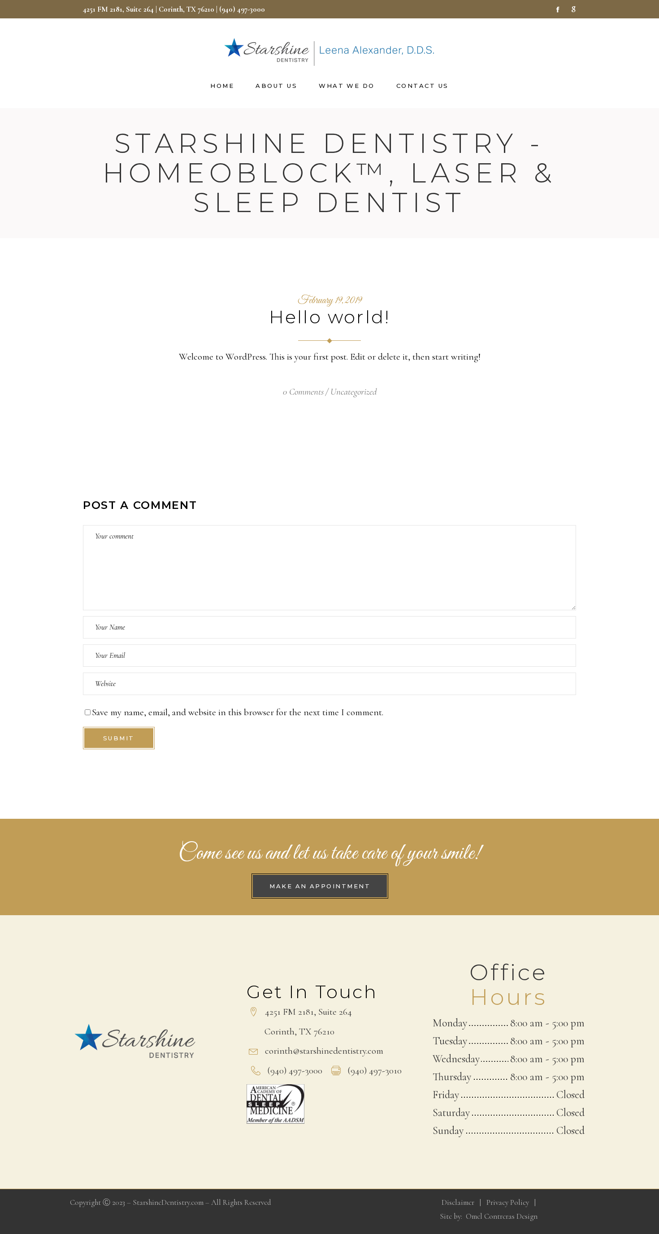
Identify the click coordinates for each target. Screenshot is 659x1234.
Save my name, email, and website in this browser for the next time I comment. (237, 712)
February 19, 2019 (330, 301)
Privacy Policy (507, 1202)
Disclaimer (458, 1202)
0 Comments (303, 391)
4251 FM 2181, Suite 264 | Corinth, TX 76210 (148, 9)
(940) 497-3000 (243, 9)
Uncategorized (353, 391)
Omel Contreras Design (502, 1216)
